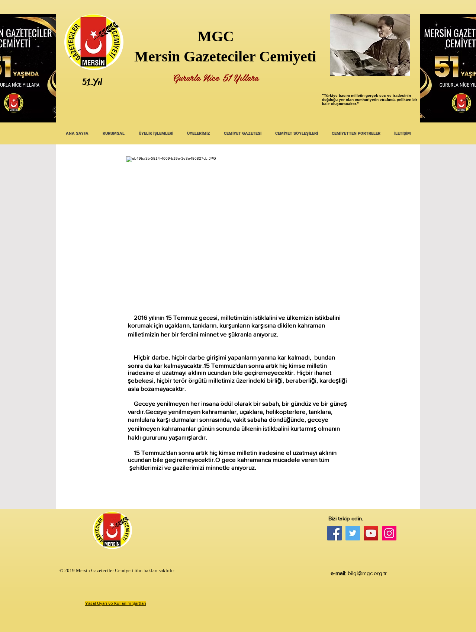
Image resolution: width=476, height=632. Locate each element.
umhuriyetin (368, 100)
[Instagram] (389, 533)
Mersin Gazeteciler (194, 56)
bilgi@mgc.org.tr (367, 573)
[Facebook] (334, 533)
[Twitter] (352, 533)
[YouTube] (371, 533)
